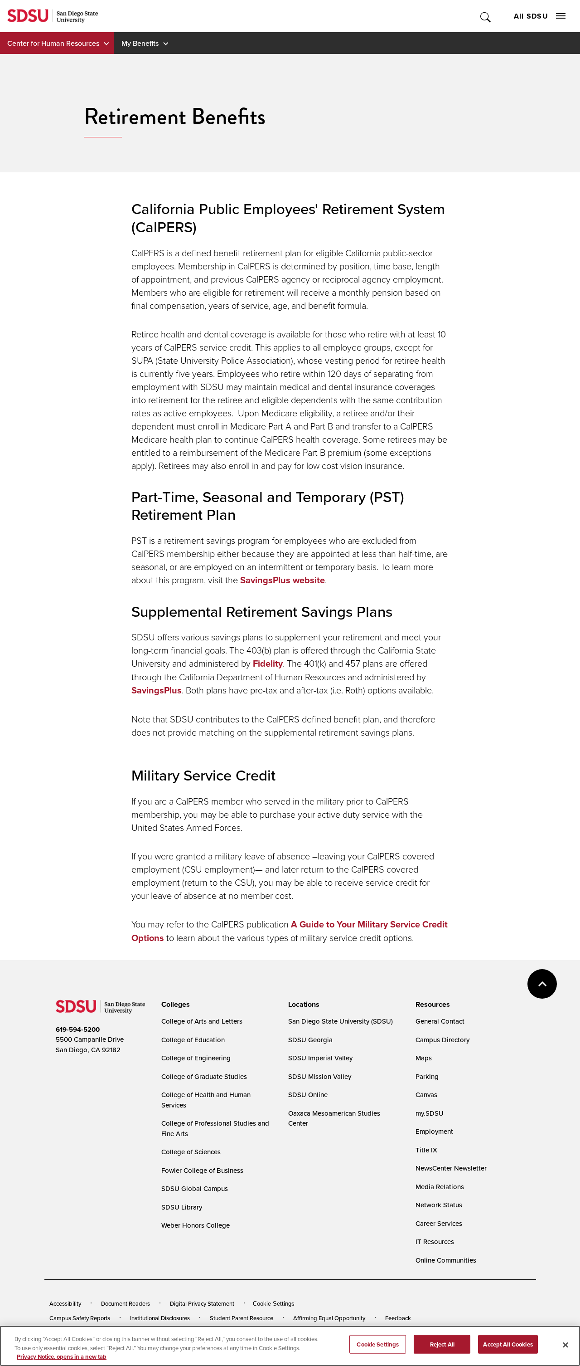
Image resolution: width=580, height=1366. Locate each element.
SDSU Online (308, 1094)
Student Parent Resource (241, 1318)
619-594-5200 (78, 1029)
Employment (434, 1131)
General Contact (440, 1021)
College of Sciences (191, 1151)
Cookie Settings (274, 1303)
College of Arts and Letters (201, 1021)
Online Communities (446, 1260)
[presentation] (174, 1004)
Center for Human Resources (53, 43)
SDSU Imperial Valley (320, 1058)
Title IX (426, 1150)
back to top (542, 984)
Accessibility (65, 1303)
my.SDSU (430, 1113)
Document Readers (125, 1303)
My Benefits (140, 43)
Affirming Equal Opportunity (329, 1318)
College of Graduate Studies (204, 1076)
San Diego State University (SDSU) (340, 1021)
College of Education (193, 1039)
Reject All (442, 1344)
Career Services (439, 1223)
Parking (427, 1076)
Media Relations (440, 1186)
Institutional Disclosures (160, 1318)
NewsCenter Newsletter (451, 1168)
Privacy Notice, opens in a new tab (61, 1356)
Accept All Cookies (507, 1344)
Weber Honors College (195, 1225)
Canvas (426, 1094)
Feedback (398, 1318)
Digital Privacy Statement (202, 1303)
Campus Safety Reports (79, 1318)
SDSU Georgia (310, 1039)
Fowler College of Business (202, 1170)
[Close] (565, 1345)
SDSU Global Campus (194, 1188)
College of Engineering (196, 1058)
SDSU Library (181, 1207)
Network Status (439, 1205)
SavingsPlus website (282, 580)
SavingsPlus (156, 690)
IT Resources (435, 1241)
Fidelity (268, 663)
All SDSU (531, 16)
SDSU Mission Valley (319, 1076)
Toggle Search (486, 16)
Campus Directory (442, 1039)
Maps (424, 1058)
